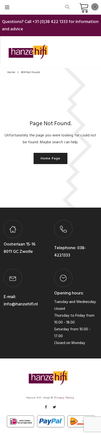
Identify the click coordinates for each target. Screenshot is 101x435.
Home (11, 72)
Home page (50, 158)
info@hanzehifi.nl (21, 304)
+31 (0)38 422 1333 (50, 21)
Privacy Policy (64, 397)
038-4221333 (70, 251)
